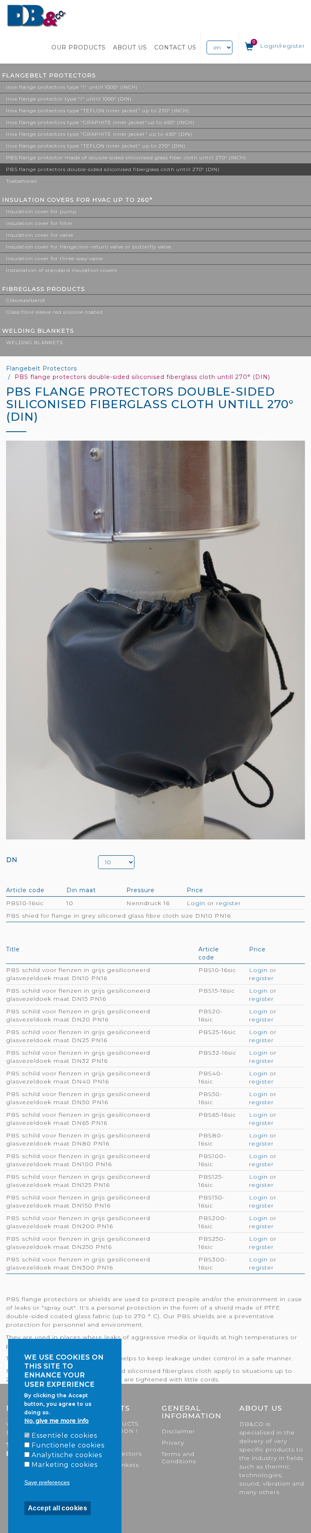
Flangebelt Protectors (49, 75)
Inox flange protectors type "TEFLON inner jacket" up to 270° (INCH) (97, 110)
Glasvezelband (25, 300)
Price (195, 890)
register (292, 45)
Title (13, 949)
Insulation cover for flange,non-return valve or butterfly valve (88, 247)
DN (11, 860)
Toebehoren (21, 181)
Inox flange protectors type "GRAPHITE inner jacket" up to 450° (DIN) (99, 134)
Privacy (173, 1442)
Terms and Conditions (179, 1457)
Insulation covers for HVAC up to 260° (77, 199)
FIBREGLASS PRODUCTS (43, 289)
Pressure (140, 890)
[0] (249, 48)
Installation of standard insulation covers (61, 270)
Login (269, 45)
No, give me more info (56, 1420)
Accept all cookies (57, 1508)
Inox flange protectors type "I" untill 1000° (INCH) (72, 87)
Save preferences (47, 1482)
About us (130, 47)
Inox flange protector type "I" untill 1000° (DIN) (69, 99)
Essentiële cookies (64, 1435)
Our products (78, 47)
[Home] (36, 16)
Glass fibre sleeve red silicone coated (54, 312)
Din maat (81, 890)
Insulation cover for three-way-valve (54, 258)
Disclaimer (178, 1431)
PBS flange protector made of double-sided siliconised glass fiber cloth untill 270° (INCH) (126, 157)
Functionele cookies (68, 1445)
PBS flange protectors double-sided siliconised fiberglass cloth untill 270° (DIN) (112, 169)
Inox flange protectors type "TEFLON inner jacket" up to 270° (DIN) (95, 146)
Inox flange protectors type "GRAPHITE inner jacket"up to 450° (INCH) (100, 122)
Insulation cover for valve (39, 235)
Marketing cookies (65, 1465)
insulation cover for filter (39, 223)
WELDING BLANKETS (38, 330)
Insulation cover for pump (41, 211)
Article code (25, 890)
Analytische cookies (67, 1455)
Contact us (175, 47)
